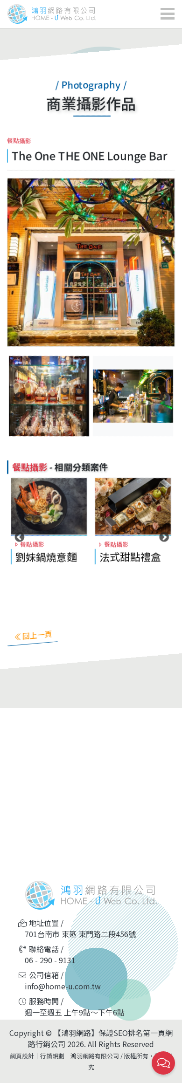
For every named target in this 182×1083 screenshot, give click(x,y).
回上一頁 (37, 635)
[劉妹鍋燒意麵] (49, 506)
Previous (18, 396)
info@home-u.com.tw (63, 986)
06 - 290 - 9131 (50, 960)
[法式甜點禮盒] (133, 506)
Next (163, 396)
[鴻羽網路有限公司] (49, 14)
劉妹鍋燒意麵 (46, 556)
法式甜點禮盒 (130, 556)
